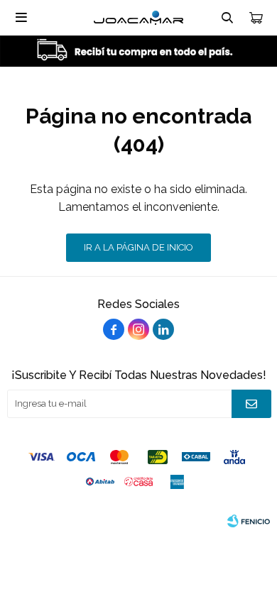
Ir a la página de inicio (138, 247)
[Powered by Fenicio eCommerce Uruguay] (248, 521)
